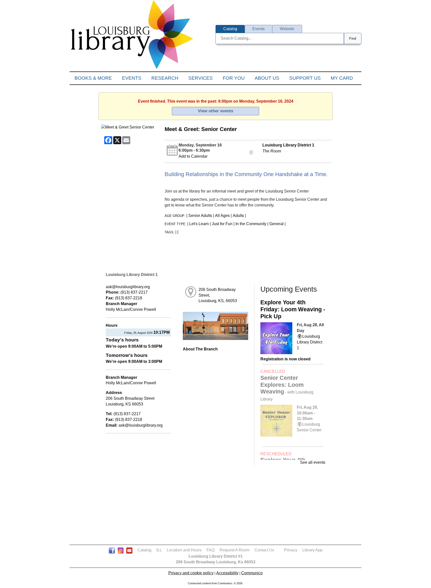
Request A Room (234, 550)
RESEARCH (164, 78)
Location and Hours (184, 550)
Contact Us (264, 550)
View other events (215, 110)
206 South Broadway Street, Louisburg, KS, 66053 (218, 295)
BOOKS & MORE (93, 78)
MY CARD (342, 78)
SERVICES (200, 78)
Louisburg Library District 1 (288, 145)
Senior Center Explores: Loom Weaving (286, 388)
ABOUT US (267, 78)
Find (352, 38)
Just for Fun (222, 224)
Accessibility (227, 573)
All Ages (222, 215)
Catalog (144, 550)
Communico (252, 573)
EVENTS (131, 78)
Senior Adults (200, 215)
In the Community (250, 224)
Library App (312, 550)
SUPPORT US (305, 78)
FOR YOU (234, 78)
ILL (159, 550)
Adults (238, 215)
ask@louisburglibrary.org (128, 287)
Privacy (290, 550)
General (276, 224)
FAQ (211, 550)
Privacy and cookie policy (191, 573)
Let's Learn (199, 224)
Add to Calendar (193, 156)
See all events (312, 462)
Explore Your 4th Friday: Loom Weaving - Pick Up (292, 309)
